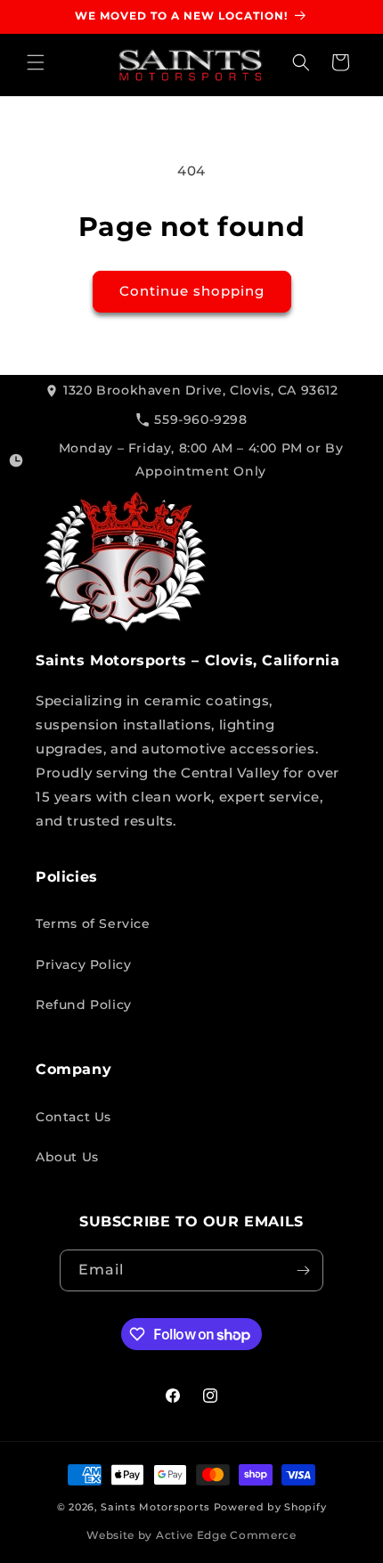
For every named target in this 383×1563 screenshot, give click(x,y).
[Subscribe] (302, 1270)
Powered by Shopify (270, 1507)
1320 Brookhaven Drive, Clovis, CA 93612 (200, 390)
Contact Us (73, 1117)
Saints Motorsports (155, 1507)
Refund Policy (84, 1005)
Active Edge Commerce (226, 1535)
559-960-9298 (200, 419)
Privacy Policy (83, 965)
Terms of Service (93, 924)
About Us (67, 1157)
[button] (35, 62)
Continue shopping (192, 290)
